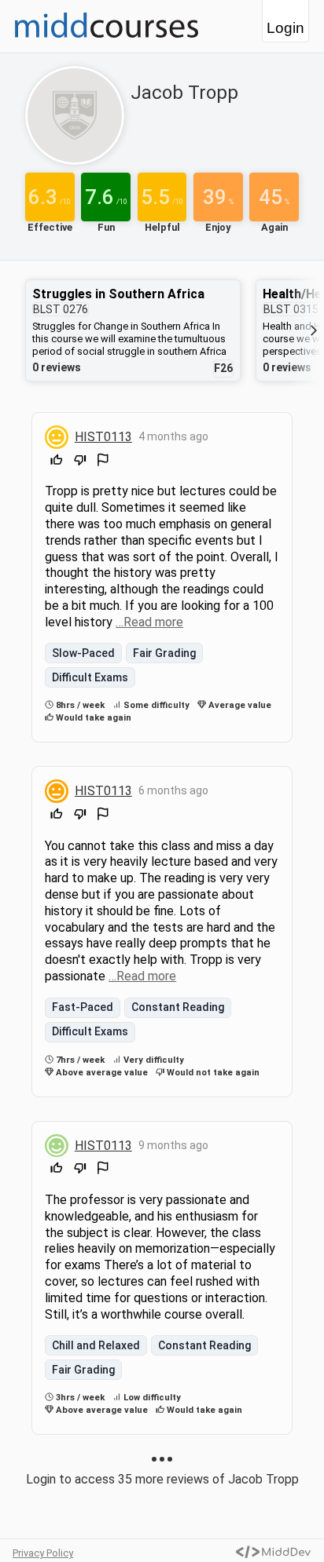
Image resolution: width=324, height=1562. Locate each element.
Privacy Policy (43, 1553)
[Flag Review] (103, 462)
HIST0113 (103, 436)
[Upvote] (56, 462)
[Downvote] (80, 462)
